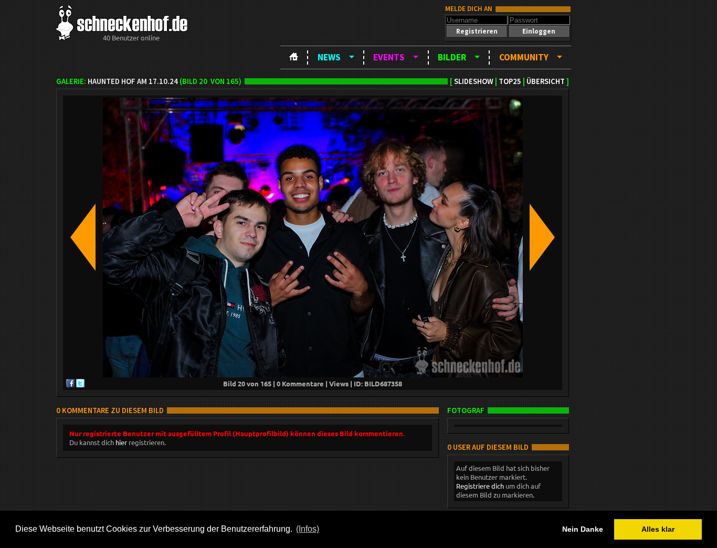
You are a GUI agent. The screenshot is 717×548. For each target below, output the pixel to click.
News (329, 57)
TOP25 (510, 81)
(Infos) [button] (307, 528)
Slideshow (473, 81)
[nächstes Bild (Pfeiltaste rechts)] (542, 238)
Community (524, 57)
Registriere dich (480, 485)
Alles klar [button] (657, 529)
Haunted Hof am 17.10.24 (133, 81)
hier (121, 442)
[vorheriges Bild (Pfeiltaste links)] (83, 238)
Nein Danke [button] (582, 529)
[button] (477, 31)
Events (389, 57)
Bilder (452, 57)
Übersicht (545, 81)
